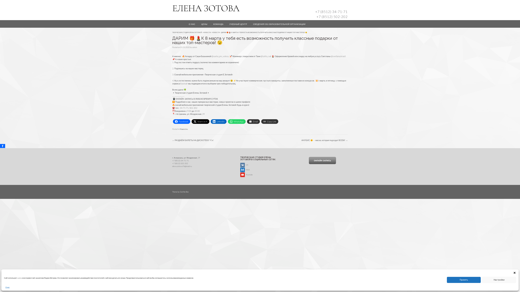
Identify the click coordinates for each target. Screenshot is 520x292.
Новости (184, 129)
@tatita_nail (266, 56)
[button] (514, 272)
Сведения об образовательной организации (279, 24)
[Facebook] (2, 146)
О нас (7, 287)
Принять (464, 280)
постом (181, 62)
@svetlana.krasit (338, 56)
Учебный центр (238, 24)
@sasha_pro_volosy (220, 56)
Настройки (499, 280)
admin (194, 47)
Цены (204, 24)
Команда (218, 24)
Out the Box (184, 192)
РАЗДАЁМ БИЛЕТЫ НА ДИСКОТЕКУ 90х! (193, 140)
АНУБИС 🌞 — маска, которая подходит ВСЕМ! (324, 140)
